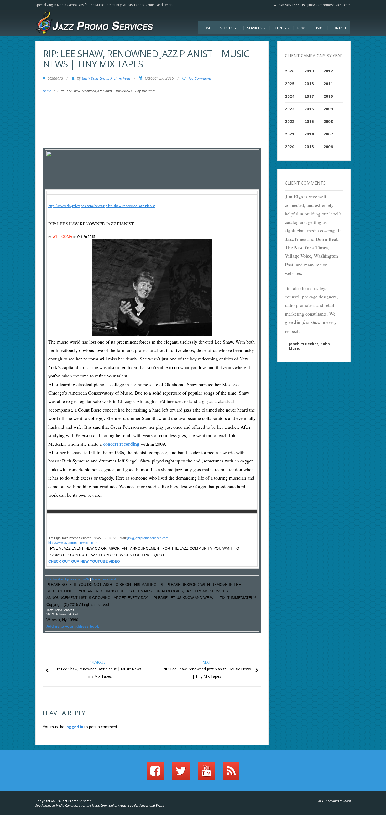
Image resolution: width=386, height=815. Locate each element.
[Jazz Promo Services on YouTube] (206, 773)
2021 (289, 133)
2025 (289, 83)
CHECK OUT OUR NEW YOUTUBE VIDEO (84, 561)
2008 (328, 121)
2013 (309, 146)
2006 (328, 146)
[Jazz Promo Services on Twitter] (181, 773)
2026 (289, 70)
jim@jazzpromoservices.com (329, 5)
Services (255, 27)
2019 (309, 70)
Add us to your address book (72, 626)
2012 (328, 70)
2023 (289, 108)
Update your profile (77, 579)
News (302, 27)
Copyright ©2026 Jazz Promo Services (63, 801)
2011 (328, 83)
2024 (289, 96)
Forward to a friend (104, 579)
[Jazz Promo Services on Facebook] (155, 773)
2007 (328, 133)
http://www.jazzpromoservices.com (72, 543)
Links (319, 27)
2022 (289, 121)
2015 (309, 121)
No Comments (200, 78)
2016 (309, 108)
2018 (309, 83)
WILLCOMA (62, 236)
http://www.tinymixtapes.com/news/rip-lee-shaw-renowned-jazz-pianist (101, 206)
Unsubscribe (54, 579)
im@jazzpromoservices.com (148, 538)
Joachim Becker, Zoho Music (309, 346)
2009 (328, 108)
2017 (309, 96)
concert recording (121, 443)
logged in (74, 726)
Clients (280, 27)
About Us (228, 27)
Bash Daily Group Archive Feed (106, 78)
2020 (289, 146)
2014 (309, 133)
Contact (338, 27)
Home (207, 27)
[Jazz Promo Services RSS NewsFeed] (231, 773)
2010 (328, 96)
